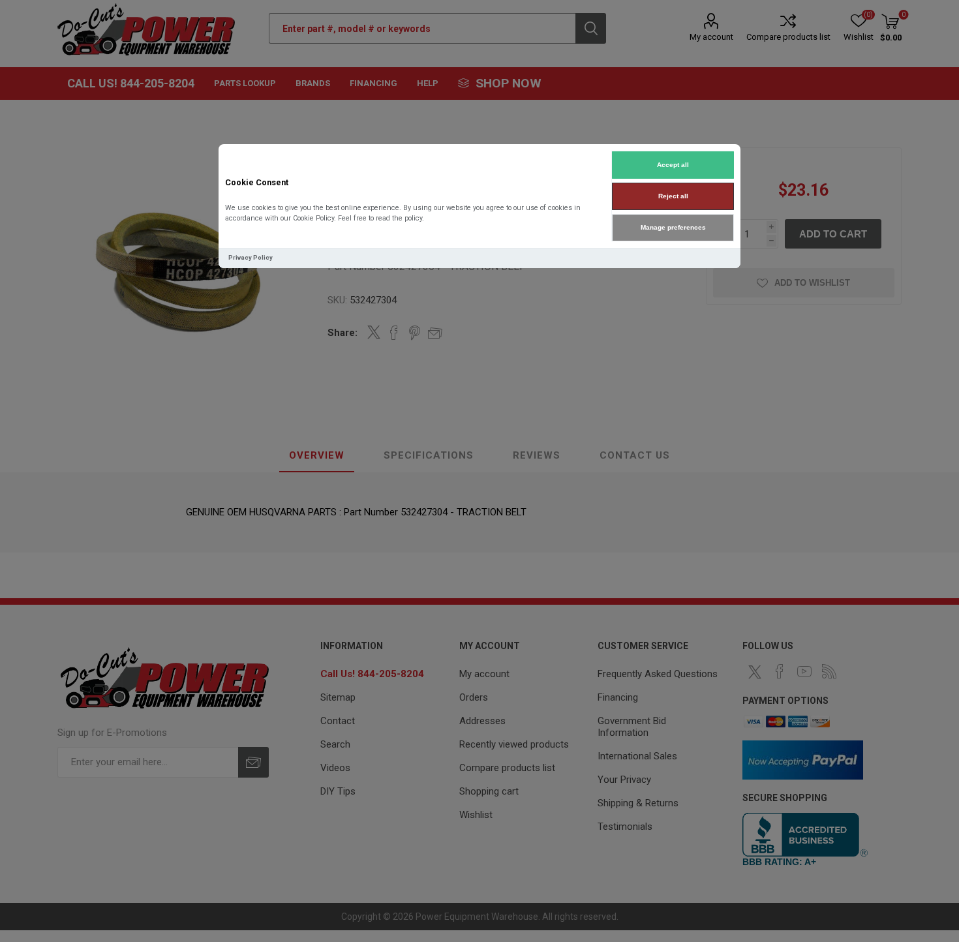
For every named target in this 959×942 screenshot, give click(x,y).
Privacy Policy (250, 257)
